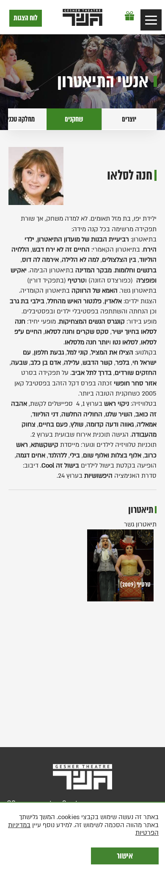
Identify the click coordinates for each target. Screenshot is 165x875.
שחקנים (74, 119)
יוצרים (129, 119)
